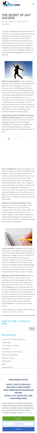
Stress (4, 364)
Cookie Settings (18, 424)
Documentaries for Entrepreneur (12, 352)
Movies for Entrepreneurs (10, 355)
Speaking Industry (7, 367)
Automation (5, 24)
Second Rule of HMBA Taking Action (13, 339)
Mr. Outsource (10, 21)
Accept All (18, 418)
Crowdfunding (6, 342)
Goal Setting (6, 348)
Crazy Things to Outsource (10, 345)
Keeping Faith (6, 361)
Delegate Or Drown (8, 358)
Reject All (19, 429)
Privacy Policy (27, 413)
